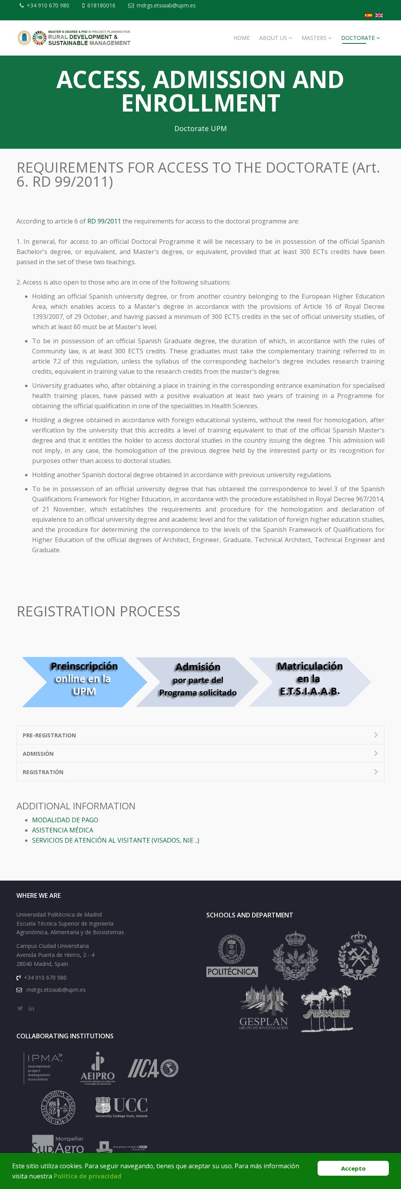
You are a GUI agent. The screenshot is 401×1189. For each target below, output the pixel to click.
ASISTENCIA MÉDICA (62, 830)
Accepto (353, 1168)
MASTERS (314, 37)
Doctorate (358, 37)
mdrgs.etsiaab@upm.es (166, 5)
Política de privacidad (87, 1176)
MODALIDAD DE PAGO (65, 820)
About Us (273, 37)
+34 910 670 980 (48, 5)
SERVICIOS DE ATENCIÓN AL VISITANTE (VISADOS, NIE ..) (115, 840)
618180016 (101, 5)
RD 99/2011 (104, 221)
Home (241, 37)
